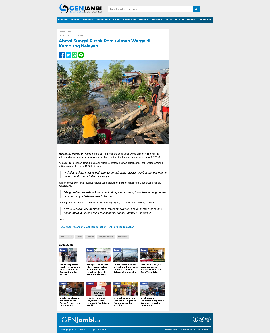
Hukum (179, 19)
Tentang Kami (171, 330)
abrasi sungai (66, 237)
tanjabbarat (122, 237)
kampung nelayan (106, 237)
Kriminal (144, 19)
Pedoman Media (187, 330)
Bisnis (116, 19)
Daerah (75, 19)
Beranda (63, 19)
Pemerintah (103, 19)
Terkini (191, 19)
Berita (79, 237)
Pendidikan (205, 19)
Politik (168, 19)
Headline (90, 237)
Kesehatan (129, 19)
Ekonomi (87, 19)
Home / (62, 32)
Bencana (156, 19)
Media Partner (203, 330)
